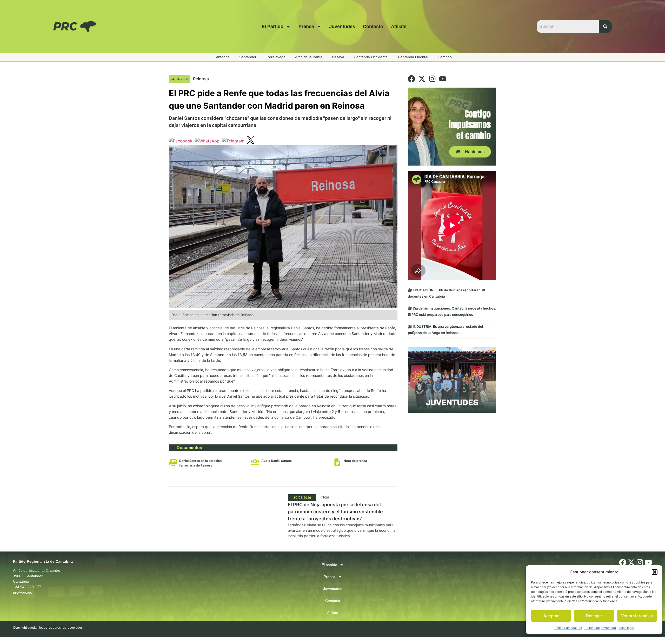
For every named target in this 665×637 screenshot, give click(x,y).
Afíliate (399, 26)
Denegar (594, 615)
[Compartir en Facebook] (180, 141)
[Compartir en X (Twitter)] (250, 140)
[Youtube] (442, 78)
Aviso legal (626, 628)
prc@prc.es (22, 592)
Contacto (373, 26)
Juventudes (342, 26)
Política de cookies (568, 628)
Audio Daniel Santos (276, 461)
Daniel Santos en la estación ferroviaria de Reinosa (200, 463)
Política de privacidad (600, 628)
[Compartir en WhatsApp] (207, 141)
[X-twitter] (421, 78)
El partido (272, 26)
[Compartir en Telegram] (233, 141)
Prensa (306, 26)
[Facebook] (411, 78)
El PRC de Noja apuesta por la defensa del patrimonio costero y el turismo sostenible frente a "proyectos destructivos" (335, 511)
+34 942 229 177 (27, 587)
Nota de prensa (355, 461)
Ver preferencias (637, 615)
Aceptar (551, 615)
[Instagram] (432, 78)
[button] (654, 572)
